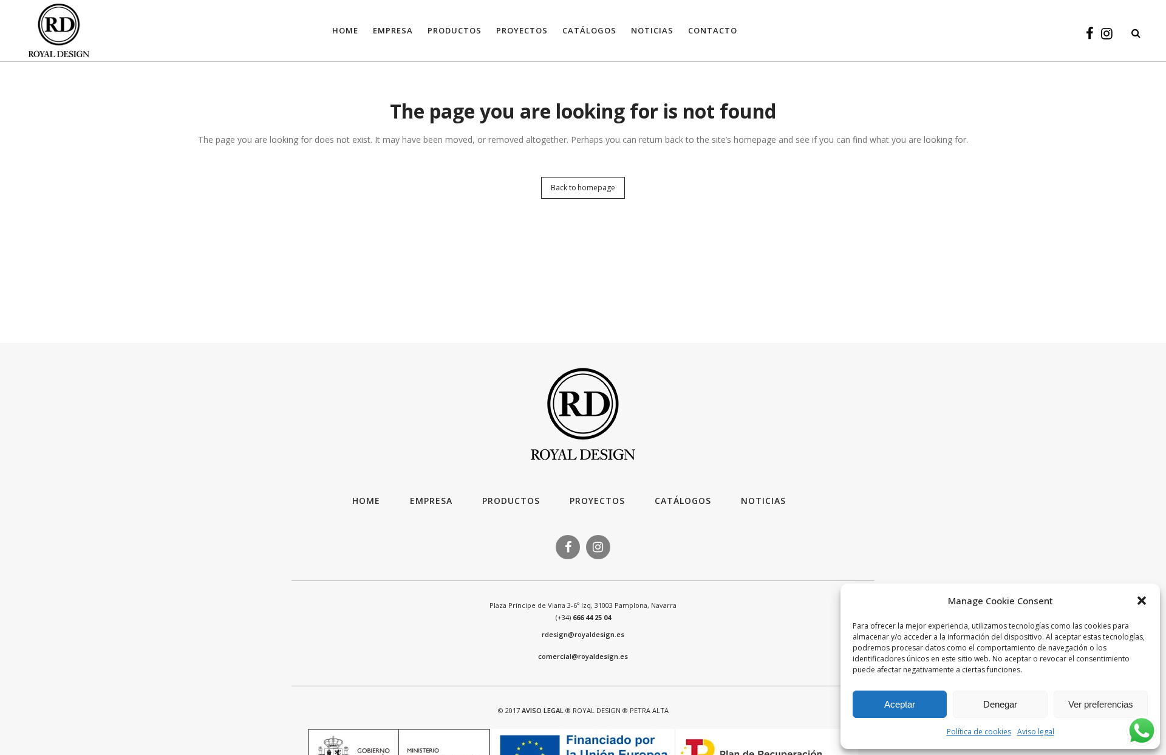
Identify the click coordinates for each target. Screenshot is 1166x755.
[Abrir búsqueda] (1133, 31)
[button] (1142, 601)
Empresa (431, 500)
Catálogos (683, 500)
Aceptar (899, 704)
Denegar (1000, 704)
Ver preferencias (1100, 704)
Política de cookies (979, 731)
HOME (366, 500)
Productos (511, 500)
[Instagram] (1107, 35)
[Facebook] (1090, 35)
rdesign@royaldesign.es (583, 634)
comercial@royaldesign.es (583, 656)
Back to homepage (583, 187)
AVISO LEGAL (543, 710)
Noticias (763, 500)
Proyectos (597, 500)
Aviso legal (1035, 731)
